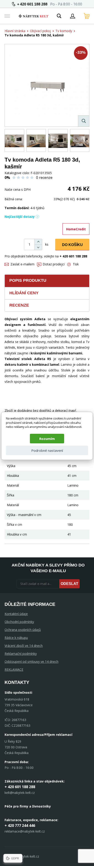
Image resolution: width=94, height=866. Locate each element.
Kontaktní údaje (16, 614)
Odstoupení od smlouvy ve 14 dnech (31, 661)
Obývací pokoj (40, 31)
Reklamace (14, 669)
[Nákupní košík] (87, 16)
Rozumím (47, 438)
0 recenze (44, 177)
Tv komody (63, 31)
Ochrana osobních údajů (23, 629)
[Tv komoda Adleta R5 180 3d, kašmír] (47, 85)
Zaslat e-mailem (22, 264)
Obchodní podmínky (19, 622)
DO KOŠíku (72, 245)
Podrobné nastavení (47, 450)
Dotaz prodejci (54, 264)
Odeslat (69, 584)
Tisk (76, 264)
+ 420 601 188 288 (32, 4)
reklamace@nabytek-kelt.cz (25, 831)
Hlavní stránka (15, 31)
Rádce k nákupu (16, 637)
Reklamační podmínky (21, 653)
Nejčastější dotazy (20, 216)
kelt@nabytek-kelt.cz (20, 792)
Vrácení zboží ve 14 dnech (24, 645)
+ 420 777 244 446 (20, 825)
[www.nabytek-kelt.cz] (33, 16)
